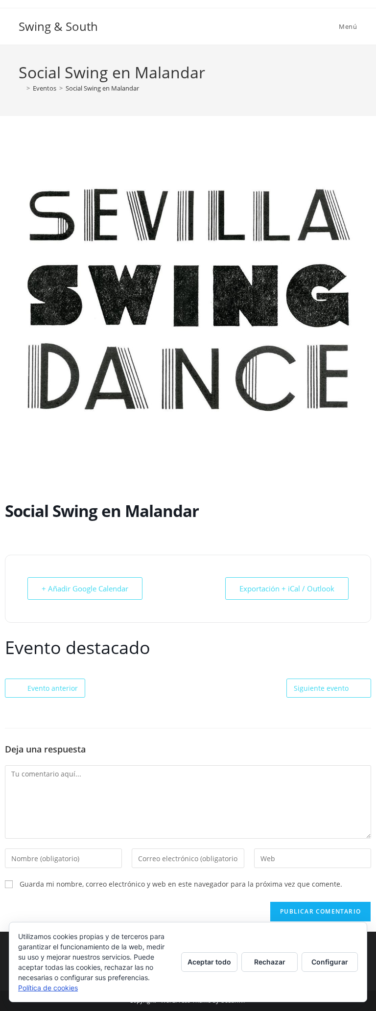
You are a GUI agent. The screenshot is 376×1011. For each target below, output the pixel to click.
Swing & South (58, 26)
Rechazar (269, 962)
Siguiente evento (321, 688)
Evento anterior (52, 688)
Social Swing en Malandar (102, 88)
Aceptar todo (209, 962)
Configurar (329, 962)
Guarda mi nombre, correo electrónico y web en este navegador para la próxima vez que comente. (181, 884)
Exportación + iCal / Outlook (286, 588)
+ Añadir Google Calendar (85, 588)
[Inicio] (21, 88)
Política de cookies (48, 988)
